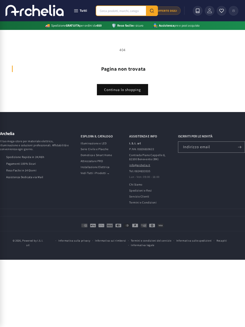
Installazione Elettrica (95, 167)
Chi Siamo (135, 184)
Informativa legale (142, 245)
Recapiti (222, 240)
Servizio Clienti (139, 196)
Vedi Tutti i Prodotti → (95, 173)
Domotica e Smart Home (96, 155)
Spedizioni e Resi (140, 190)
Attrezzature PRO (92, 161)
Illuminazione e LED (93, 143)
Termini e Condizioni (142, 202)
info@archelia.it (139, 165)
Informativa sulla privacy (74, 240)
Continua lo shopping (122, 89)
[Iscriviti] (239, 147)
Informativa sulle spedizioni (194, 240)
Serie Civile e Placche (94, 149)
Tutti (83, 10)
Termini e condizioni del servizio (151, 240)
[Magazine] (197, 11)
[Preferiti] (221, 11)
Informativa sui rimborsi (110, 240)
